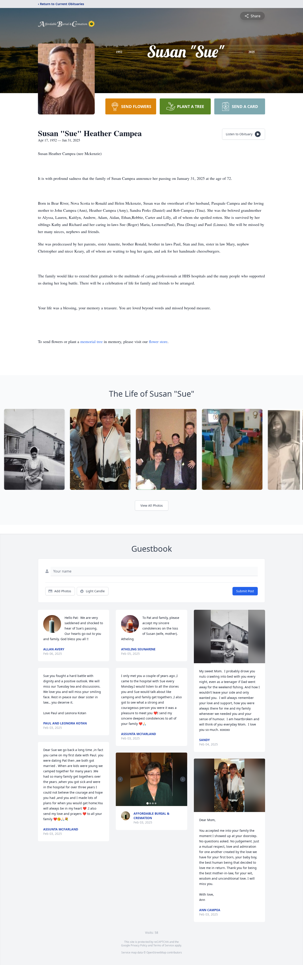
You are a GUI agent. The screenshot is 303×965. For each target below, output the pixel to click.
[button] (151, 779)
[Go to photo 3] (153, 803)
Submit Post (245, 591)
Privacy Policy (139, 945)
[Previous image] (120, 779)
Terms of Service (163, 945)
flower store (158, 341)
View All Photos (151, 505)
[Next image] (182, 779)
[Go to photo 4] (155, 803)
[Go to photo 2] (150, 803)
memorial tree (91, 341)
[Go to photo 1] (147, 803)
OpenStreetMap (156, 952)
